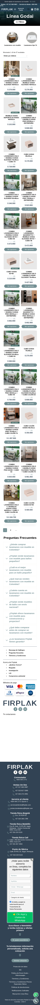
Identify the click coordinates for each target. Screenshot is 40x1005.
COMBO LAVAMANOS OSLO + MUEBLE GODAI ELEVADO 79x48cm (28, 274)
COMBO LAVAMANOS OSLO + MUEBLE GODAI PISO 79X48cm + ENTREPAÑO (28, 196)
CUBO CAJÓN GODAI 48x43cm (29, 427)
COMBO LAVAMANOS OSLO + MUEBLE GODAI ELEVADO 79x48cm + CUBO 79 (11, 158)
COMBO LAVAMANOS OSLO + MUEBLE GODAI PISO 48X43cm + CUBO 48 (11, 391)
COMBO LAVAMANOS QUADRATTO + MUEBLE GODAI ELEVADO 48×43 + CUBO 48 (28, 236)
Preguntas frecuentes (16, 653)
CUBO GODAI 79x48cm (29, 350)
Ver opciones (11, 93)
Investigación (13, 670)
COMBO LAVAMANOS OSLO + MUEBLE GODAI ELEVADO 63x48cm (11, 195)
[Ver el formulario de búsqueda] (28, 9)
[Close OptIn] (32, 859)
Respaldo (12, 668)
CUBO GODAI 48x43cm (29, 155)
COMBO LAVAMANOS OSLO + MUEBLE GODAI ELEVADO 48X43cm (11, 81)
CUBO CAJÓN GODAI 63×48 (29, 504)
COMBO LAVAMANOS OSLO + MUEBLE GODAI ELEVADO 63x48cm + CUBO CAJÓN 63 (28, 391)
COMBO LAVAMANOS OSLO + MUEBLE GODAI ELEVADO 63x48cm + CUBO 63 (11, 352)
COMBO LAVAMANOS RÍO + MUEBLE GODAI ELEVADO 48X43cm (28, 81)
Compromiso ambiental (17, 676)
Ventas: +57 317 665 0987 (9, 4)
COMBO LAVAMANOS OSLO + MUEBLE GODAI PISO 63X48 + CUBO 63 (11, 468)
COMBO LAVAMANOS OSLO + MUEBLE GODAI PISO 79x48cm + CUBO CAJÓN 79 (11, 429)
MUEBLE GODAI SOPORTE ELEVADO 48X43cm (11, 117)
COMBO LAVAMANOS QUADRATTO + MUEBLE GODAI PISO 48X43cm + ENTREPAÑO (29, 313)
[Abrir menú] (15, 9)
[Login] (32, 9)
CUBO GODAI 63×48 (12, 272)
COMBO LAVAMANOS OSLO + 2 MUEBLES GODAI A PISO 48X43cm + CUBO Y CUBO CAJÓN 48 (11, 507)
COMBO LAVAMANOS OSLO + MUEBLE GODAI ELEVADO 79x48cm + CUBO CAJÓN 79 (28, 468)
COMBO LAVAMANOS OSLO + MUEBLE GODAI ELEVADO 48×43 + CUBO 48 (11, 235)
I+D (10, 673)
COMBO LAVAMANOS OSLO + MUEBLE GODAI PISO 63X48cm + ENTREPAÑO (28, 119)
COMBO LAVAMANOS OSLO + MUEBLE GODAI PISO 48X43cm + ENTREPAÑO (11, 312)
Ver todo (32, 1)
